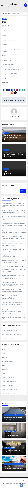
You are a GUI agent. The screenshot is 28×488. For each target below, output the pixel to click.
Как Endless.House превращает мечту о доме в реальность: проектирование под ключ (14, 225)
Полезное (5, 369)
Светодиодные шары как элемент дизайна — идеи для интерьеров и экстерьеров (12, 304)
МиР (4, 22)
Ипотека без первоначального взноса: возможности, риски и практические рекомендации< (13, 238)
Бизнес (4, 349)
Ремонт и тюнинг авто (8, 377)
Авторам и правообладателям (11, 330)
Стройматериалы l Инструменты (12, 389)
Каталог (4, 353)
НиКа (5, 172)
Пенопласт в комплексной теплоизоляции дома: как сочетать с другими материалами (13, 297)
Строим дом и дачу (7, 385)
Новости (4, 357)
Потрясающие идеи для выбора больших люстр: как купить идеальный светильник (14, 218)
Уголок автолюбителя (8, 393)
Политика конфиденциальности (11, 334)
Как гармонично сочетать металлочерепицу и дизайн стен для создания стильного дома (13, 284)
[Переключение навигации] (2, 5)
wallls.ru (13, 4)
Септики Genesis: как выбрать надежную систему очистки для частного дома (11, 311)
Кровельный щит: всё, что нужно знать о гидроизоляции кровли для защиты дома (13, 205)
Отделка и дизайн (7, 361)
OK (21, 485)
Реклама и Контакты (8, 338)
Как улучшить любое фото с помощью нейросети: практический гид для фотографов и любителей (13, 276)
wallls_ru (9, 26)
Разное (5, 18)
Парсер (4, 365)
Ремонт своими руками (9, 381)
